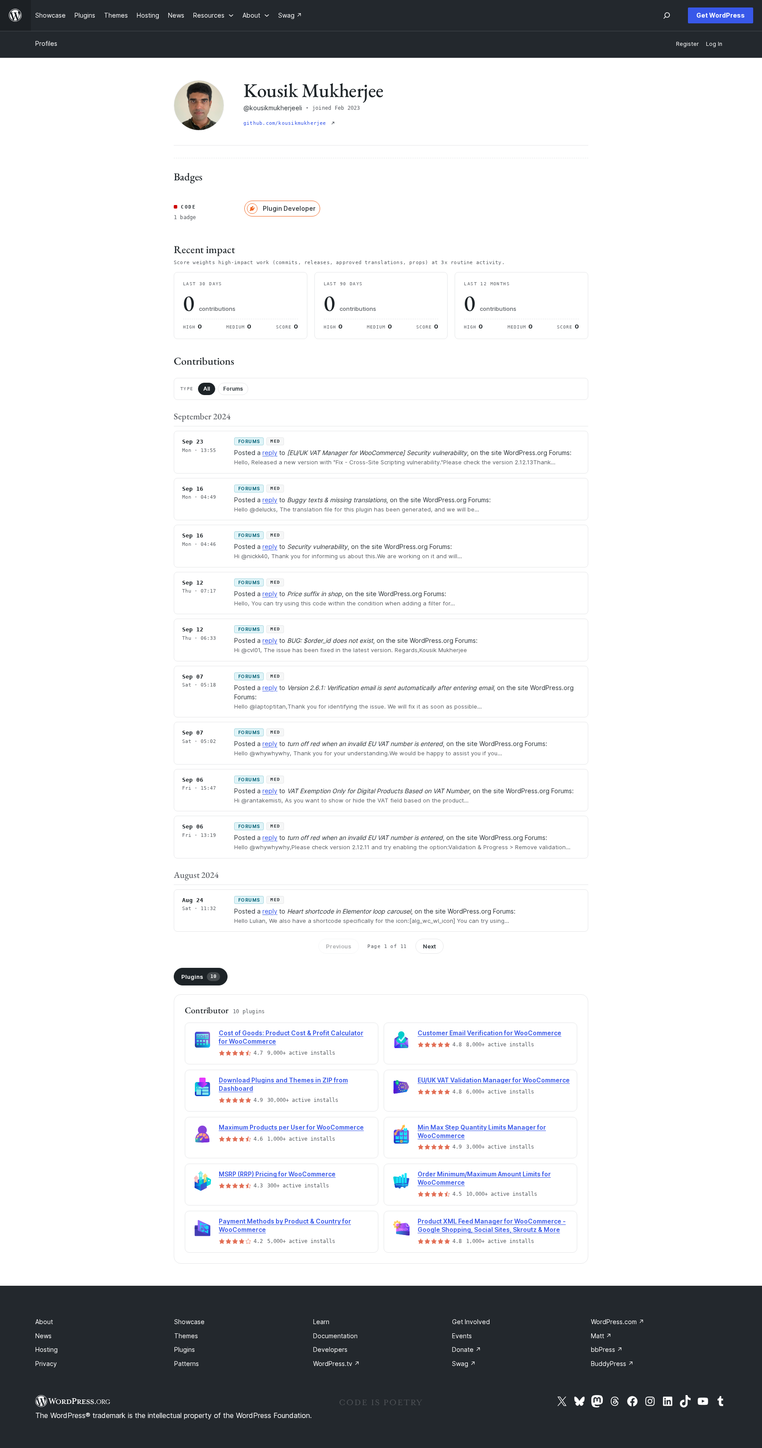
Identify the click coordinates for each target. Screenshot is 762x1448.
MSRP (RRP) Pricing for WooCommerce (277, 1174)
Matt (601, 1336)
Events (462, 1336)
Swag (464, 1363)
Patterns (186, 1363)
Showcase (189, 1321)
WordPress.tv (336, 1363)
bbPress (607, 1349)
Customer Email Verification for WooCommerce (489, 1033)
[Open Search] (666, 15)
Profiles (46, 43)
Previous (338, 946)
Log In (714, 44)
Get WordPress (720, 15)
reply (269, 452)
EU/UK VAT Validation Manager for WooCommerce (494, 1080)
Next (429, 946)
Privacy (46, 1363)
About (44, 1321)
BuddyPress (612, 1363)
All (206, 388)
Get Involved (471, 1321)
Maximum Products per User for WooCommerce (291, 1127)
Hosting (46, 1349)
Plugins (199, 976)
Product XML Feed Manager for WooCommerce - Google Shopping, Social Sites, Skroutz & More (492, 1225)
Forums (233, 388)
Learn (321, 1321)
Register (687, 44)
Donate (466, 1349)
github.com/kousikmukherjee (286, 123)
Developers (330, 1349)
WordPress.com (617, 1321)
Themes (186, 1336)
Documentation (335, 1336)
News (43, 1336)
